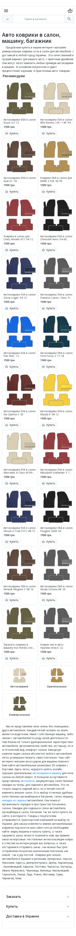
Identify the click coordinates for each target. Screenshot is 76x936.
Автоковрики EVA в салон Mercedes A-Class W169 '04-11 (20, 471)
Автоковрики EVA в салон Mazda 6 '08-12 (56, 413)
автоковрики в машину (46, 773)
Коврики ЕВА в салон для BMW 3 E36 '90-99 (56, 179)
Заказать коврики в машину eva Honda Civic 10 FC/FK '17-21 (18, 646)
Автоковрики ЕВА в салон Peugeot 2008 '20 (56, 529)
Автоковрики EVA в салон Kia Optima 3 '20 (20, 413)
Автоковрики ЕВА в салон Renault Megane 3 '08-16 (20, 588)
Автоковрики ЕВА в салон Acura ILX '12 (20, 121)
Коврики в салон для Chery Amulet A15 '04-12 (18, 238)
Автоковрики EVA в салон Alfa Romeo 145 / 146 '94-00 (56, 121)
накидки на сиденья (14, 800)
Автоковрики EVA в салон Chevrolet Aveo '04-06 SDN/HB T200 (56, 238)
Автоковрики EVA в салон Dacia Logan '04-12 (20, 296)
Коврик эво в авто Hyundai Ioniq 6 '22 (51, 646)
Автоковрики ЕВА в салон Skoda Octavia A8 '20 (56, 588)
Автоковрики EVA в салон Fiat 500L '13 (20, 355)
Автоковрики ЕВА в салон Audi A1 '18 (20, 179)
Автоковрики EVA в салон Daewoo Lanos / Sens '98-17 (56, 296)
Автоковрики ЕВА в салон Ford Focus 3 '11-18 (56, 355)
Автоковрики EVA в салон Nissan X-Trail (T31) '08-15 (20, 529)
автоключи (27, 781)
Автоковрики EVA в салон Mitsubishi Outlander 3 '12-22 (56, 471)
